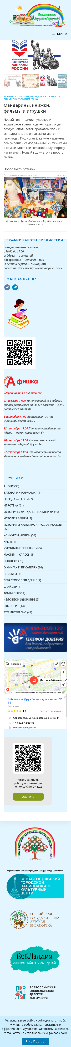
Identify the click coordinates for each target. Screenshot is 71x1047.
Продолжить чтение (19, 169)
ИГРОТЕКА (11, 505)
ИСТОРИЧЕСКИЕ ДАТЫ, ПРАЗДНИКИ (24, 96)
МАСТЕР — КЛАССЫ (17, 554)
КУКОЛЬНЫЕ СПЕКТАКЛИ (21, 548)
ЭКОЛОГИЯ (11, 606)
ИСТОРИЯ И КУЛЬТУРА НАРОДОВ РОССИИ (33, 525)
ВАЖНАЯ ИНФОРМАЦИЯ (20, 493)
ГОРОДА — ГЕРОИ (16, 499)
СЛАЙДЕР (10, 587)
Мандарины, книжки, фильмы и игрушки (27, 108)
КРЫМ (8, 542)
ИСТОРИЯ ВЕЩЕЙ (16, 518)
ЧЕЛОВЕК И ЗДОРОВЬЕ (19, 599)
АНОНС (9, 486)
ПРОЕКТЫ (10, 574)
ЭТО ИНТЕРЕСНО (28, 99)
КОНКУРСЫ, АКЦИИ (17, 535)
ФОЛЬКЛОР (12, 593)
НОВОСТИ (11, 561)
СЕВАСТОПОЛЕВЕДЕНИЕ (20, 580)
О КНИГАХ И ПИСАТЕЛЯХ (20, 567)
